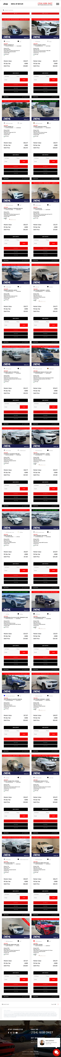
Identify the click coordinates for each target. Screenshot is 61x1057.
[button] (28, 28)
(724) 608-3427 (45, 3)
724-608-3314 (26, 96)
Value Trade (16, 91)
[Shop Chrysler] (5, 4)
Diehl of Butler (6, 96)
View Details (16, 88)
